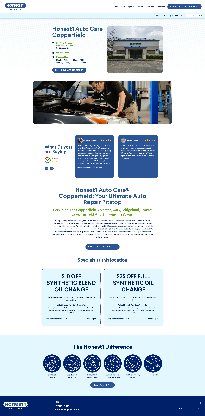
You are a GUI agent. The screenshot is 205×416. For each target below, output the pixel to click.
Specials (131, 7)
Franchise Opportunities (68, 410)
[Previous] (46, 168)
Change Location (193, 15)
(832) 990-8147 (177, 15)
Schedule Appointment (184, 7)
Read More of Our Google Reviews (89, 168)
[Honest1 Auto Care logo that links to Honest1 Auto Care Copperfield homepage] (15, 7)
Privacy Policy (62, 406)
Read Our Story (102, 385)
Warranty (161, 7)
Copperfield (162, 15)
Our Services (120, 7)
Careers (141, 7)
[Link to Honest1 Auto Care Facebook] (200, 404)
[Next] (52, 168)
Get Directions (61, 48)
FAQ (57, 402)
